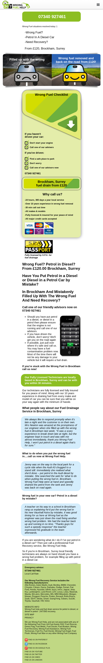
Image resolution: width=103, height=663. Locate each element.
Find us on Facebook (37, 644)
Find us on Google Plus (39, 648)
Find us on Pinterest (37, 640)
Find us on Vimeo (32, 657)
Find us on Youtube (34, 652)
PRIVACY (29, 618)
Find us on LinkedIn (33, 660)
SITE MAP (29, 614)
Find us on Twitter (33, 654)
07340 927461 (52, 16)
